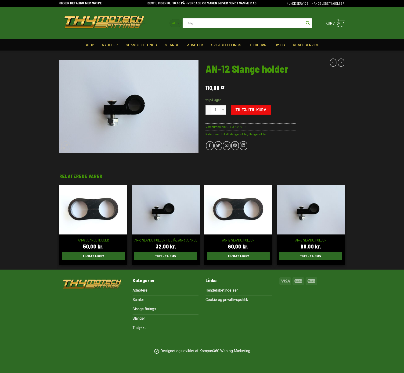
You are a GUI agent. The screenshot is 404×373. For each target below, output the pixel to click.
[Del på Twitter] (218, 145)
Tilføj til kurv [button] (93, 255)
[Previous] (59, 226)
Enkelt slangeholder (234, 134)
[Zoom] (65, 146)
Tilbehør (258, 45)
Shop (89, 45)
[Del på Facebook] (210, 145)
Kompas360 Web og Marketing (224, 350)
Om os (279, 45)
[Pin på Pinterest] (235, 145)
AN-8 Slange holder (93, 240)
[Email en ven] (227, 145)
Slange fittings (141, 45)
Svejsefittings (226, 45)
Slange (172, 45)
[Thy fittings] (104, 23)
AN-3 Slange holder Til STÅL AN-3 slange (165, 240)
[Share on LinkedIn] (243, 145)
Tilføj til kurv (251, 110)
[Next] (344, 226)
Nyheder (110, 45)
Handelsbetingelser (328, 3)
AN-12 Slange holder (238, 240)
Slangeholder (257, 134)
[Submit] (308, 23)
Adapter (195, 45)
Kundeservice (297, 3)
